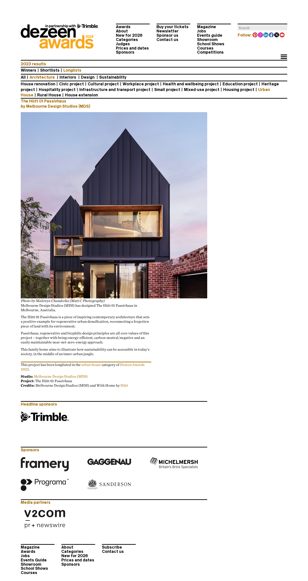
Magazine (206, 27)
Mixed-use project (201, 90)
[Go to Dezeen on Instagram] (260, 35)
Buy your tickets (172, 27)
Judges (123, 44)
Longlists (72, 70)
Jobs (201, 31)
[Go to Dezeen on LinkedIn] (266, 35)
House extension (81, 95)
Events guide (209, 35)
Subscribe (112, 547)
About (122, 31)
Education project (240, 84)
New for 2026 (129, 35)
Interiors (68, 77)
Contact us (167, 40)
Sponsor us (167, 35)
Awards (123, 27)
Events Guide (34, 560)
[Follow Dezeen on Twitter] (277, 35)
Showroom (207, 40)
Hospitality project (57, 90)
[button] (283, 57)
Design (87, 77)
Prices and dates (132, 48)
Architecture (42, 77)
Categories (127, 40)
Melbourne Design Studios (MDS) (61, 376)
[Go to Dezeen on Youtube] (282, 35)
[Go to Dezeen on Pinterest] (255, 35)
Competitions (210, 52)
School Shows (210, 44)
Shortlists (50, 70)
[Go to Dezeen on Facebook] (271, 35)
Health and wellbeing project (191, 84)
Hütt (124, 385)
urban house (91, 364)
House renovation (38, 84)
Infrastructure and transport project (114, 90)
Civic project (71, 84)
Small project (167, 90)
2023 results (33, 64)
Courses (205, 48)
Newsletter (167, 31)
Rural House (49, 95)
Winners (28, 70)
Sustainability (112, 77)
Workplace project (141, 84)
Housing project (238, 90)
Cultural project (103, 84)
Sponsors (125, 52)
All (23, 77)
